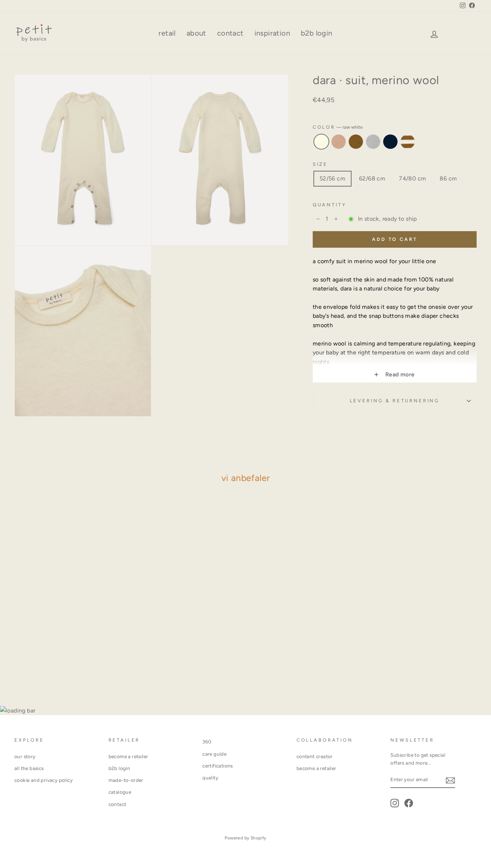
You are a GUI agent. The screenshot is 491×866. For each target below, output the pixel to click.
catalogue (120, 792)
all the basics (29, 768)
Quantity (330, 204)
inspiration (272, 33)
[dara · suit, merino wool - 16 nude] (54, 663)
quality (210, 777)
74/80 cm (412, 178)
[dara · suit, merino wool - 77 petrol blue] (84, 663)
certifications (217, 766)
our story (25, 756)
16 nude (338, 141)
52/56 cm (332, 178)
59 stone (373, 141)
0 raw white (321, 141)
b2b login (316, 33)
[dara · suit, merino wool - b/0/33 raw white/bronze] (93, 663)
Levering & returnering (395, 400)
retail (167, 33)
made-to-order (126, 780)
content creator (315, 756)
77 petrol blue (390, 141)
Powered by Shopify (245, 837)
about (196, 33)
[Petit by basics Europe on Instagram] (394, 803)
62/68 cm (372, 178)
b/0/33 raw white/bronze (407, 141)
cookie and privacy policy (43, 780)
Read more (399, 374)
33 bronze (356, 141)
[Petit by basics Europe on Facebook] (408, 803)
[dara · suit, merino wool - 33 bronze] (64, 663)
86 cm (448, 178)
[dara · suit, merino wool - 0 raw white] (45, 663)
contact (230, 33)
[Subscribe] (450, 780)
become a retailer (128, 756)
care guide (214, 754)
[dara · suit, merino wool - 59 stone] (74, 663)
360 (206, 741)
